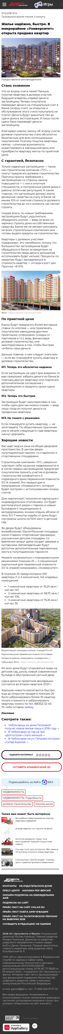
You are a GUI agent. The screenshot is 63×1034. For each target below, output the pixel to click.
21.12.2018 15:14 (9, 13)
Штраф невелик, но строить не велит (33, 828)
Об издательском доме (35, 886)
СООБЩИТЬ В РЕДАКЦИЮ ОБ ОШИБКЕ (27, 923)
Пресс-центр (11, 890)
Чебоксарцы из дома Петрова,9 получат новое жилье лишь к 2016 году (31, 727)
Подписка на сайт (15, 902)
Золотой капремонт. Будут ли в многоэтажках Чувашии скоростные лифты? (33, 841)
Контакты (9, 886)
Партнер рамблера (30, 1018)
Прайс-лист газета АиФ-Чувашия (25, 911)
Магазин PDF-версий (36, 890)
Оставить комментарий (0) (31, 767)
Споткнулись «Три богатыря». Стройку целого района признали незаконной (34, 861)
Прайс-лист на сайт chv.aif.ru (24, 907)
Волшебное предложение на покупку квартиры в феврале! (34, 819)
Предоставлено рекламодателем (24, 312)
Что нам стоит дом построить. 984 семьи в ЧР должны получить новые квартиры (36, 850)
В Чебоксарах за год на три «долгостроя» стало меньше (25, 733)
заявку (28, 707)
